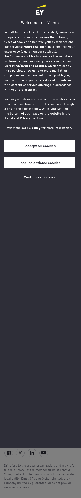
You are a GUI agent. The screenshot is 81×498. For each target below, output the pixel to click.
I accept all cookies (39, 145)
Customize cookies (39, 176)
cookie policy (30, 128)
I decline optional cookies (39, 162)
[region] (40, 224)
